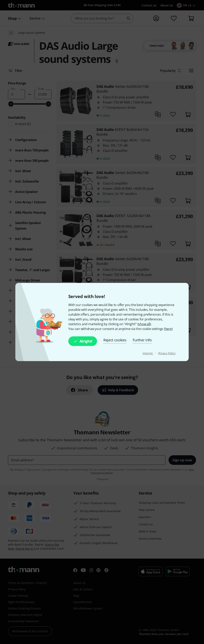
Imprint (148, 353)
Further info (142, 340)
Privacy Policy (167, 353)
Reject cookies (115, 340)
